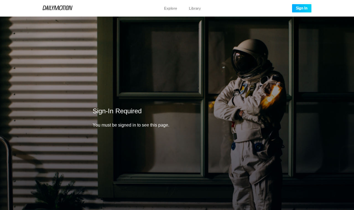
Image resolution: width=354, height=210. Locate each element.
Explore (170, 9)
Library (195, 9)
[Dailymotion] (57, 8)
